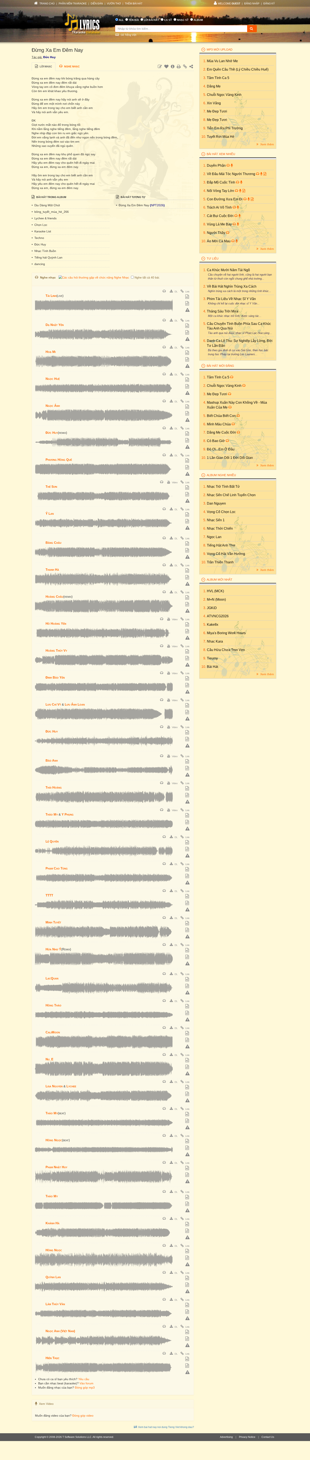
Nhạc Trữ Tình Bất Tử (223, 486)
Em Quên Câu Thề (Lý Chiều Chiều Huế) (237, 69)
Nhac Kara (215, 641)
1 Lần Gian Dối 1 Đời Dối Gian (230, 457)
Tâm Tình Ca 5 (218, 78)
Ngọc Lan (214, 537)
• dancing (38, 264)
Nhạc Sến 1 (216, 520)
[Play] (39, 293)
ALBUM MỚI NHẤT (219, 579)
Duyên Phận (216, 165)
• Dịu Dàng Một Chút (46, 205)
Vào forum (86, 1383)
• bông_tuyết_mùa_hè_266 (50, 211)
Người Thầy (216, 232)
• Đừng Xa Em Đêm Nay (133, 205)
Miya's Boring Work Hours (226, 633)
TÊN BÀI (134, 20)
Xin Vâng (214, 103)
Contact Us (267, 1437)
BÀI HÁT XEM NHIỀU (221, 154)
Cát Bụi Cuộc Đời (220, 216)
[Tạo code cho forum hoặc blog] (187, 303)
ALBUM (198, 20)
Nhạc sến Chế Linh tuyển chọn (231, 495)
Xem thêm (266, 144)
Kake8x (212, 624)
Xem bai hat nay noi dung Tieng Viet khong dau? (166, 1427)
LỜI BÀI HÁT (151, 20)
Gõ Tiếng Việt (128, 34)
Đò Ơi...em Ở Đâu (221, 449)
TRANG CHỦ (47, 3)
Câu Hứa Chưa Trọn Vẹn (226, 650)
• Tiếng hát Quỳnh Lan (47, 257)
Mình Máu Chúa (219, 424)
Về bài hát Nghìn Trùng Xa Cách (231, 286)
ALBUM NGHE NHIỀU (221, 475)
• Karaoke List (41, 231)
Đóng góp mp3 (85, 1387)
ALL (121, 20)
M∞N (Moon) (216, 599)
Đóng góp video (82, 1415)
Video (174, 482)
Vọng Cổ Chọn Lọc (221, 512)
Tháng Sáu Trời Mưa (222, 311)
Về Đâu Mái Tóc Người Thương (231, 174)
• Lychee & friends (44, 218)
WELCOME (229, 3)
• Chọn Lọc (39, 224)
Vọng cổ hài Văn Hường (226, 554)
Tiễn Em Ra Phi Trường (225, 128)
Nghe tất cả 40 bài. (147, 277)
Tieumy (212, 658)
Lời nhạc (45, 66)
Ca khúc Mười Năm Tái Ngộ (228, 270)
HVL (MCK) (215, 591)
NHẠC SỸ (183, 20)
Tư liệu (212, 258)
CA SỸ (168, 20)
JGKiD (212, 608)
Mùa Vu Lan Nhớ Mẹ (222, 61)
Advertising (226, 1437)
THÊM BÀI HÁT (133, 3)
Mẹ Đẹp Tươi (217, 111)
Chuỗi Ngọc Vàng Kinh (224, 94)
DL (176, 291)
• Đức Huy (39, 244)
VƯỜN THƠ (114, 3)
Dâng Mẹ (214, 86)
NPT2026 (157, 205)
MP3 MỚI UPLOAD (219, 49)
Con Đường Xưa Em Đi (225, 199)
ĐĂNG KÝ (269, 3)
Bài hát (212, 666)
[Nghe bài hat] (165, 291)
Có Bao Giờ (216, 441)
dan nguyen (216, 503)
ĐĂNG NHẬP (251, 3)
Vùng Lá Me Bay (220, 224)
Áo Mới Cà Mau (219, 241)
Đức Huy (49, 57)
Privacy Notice (247, 1437)
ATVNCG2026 (218, 616)
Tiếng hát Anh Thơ (221, 545)
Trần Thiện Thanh (220, 562)
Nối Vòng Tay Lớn (221, 191)
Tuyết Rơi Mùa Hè (220, 136)
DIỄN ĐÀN (97, 3)
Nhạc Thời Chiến (220, 528)
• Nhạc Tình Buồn (44, 251)
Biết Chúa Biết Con (222, 416)
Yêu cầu (83, 1379)
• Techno (38, 238)
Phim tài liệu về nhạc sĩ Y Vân (231, 299)
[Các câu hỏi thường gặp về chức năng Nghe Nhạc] (94, 277)
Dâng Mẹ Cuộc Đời (222, 432)
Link (187, 291)
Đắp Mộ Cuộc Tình (221, 182)
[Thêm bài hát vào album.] (187, 297)
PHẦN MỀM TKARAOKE (73, 3)
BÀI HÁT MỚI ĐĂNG (220, 365)
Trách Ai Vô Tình (220, 207)
